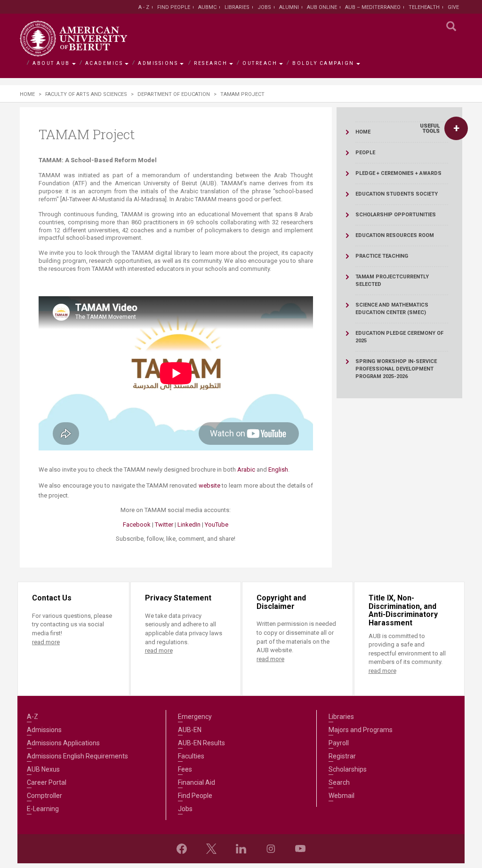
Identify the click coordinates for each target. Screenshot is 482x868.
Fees (185, 769)
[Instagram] (270, 848)
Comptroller (44, 795)
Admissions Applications (63, 743)
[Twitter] (211, 848)
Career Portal (46, 782)
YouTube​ (216, 524)
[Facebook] (181, 848)
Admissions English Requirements (77, 756)
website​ (209, 485)
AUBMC (207, 7)
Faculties (191, 756)
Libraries (237, 7)
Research (210, 63)
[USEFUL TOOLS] (456, 128)
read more (46, 642)
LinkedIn (188, 524)
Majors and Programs (361, 730)
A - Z (143, 7)
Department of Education (173, 94)
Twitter (164, 524)
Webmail (341, 795)
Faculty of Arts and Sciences (86, 94)
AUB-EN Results (201, 743)
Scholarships (348, 769)
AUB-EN (189, 730)
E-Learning (43, 809)
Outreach (259, 63)
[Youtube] (300, 848)
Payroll (339, 743)
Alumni (289, 7)
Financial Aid (196, 782)
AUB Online (322, 7)
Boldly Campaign (323, 63)
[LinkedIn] (241, 848)
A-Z (32, 716)
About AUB (51, 63)
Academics (104, 63)
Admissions (158, 63)
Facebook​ (137, 524)
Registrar (342, 756)
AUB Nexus (43, 769)
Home (27, 94)
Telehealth (424, 7)
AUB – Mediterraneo (373, 7)
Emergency (195, 716)
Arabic (246, 469)
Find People (173, 7)
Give (453, 7)
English (278, 469)
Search (339, 782)
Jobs (264, 7)
